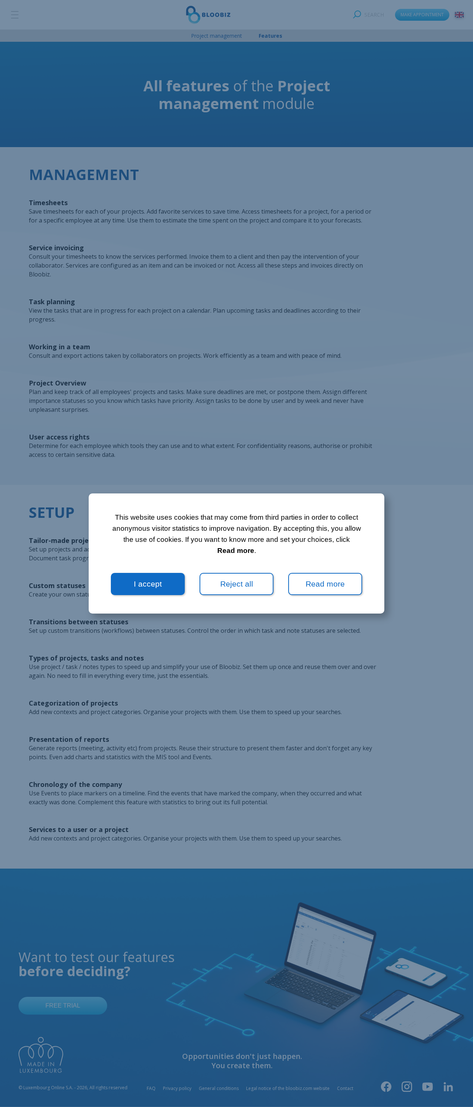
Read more (235, 550)
